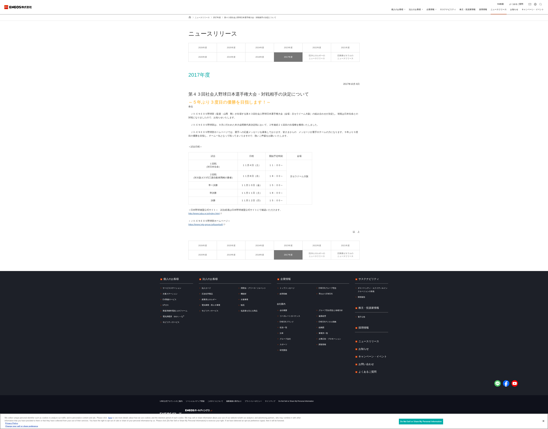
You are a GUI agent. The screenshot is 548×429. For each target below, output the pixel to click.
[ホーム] (189, 17)
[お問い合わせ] (530, 4)
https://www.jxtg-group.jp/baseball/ (205, 224)
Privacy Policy (11, 423)
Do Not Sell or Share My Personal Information (296, 401)
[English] (535, 4)
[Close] (543, 421)
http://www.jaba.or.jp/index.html (203, 213)
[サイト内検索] (540, 4)
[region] (274, 421)
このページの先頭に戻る (541, 264)
